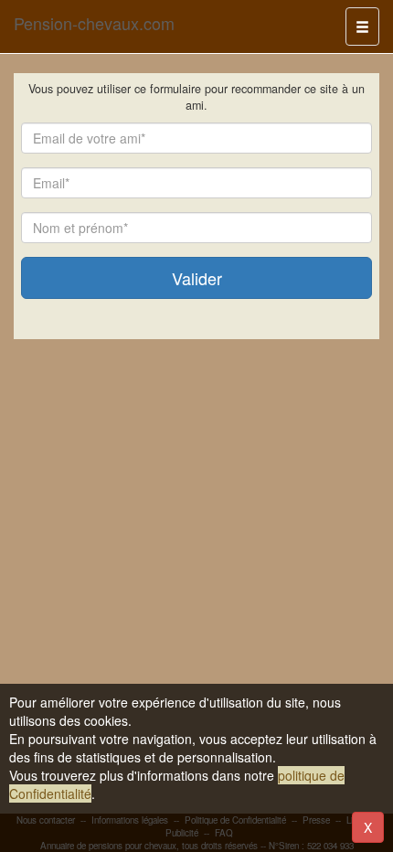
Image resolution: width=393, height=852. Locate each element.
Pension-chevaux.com (94, 23)
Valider (197, 278)
